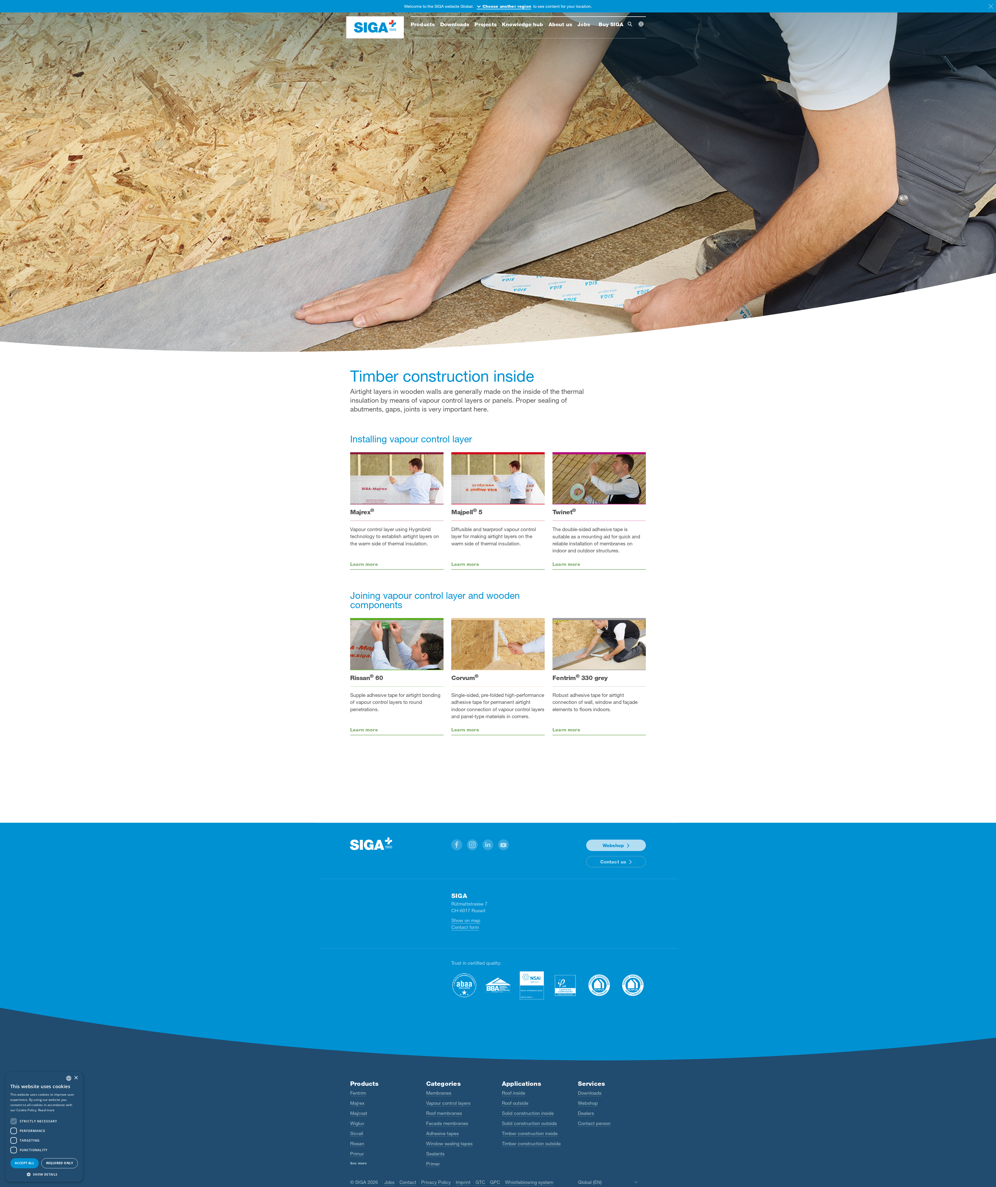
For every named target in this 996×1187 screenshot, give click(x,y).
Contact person (594, 1123)
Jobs (389, 1182)
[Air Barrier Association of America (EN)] (464, 985)
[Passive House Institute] (565, 985)
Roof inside (513, 1093)
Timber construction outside (531, 1143)
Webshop (613, 845)
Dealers (586, 1113)
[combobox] (68, 1078)
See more (358, 1163)
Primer (433, 1164)
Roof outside (515, 1103)
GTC (480, 1182)
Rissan (357, 1143)
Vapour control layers (448, 1103)
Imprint (463, 1182)
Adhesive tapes (442, 1133)
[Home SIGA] (375, 27)
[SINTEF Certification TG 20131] (599, 985)
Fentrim (358, 1093)
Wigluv (357, 1123)
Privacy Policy (436, 1182)
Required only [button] (59, 1163)
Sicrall (356, 1133)
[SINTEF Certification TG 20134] (633, 985)
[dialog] (44, 1127)
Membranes (438, 1093)
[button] (456, 844)
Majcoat (358, 1113)
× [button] (76, 1078)
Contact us (613, 861)
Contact (407, 1182)
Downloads (589, 1093)
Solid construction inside (528, 1113)
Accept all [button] (24, 1163)
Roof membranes (444, 1113)
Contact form (465, 927)
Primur (357, 1153)
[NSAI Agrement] (532, 985)
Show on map (465, 920)
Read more (46, 1110)
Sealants (435, 1153)
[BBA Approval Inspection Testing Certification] (498, 985)
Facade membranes (447, 1123)
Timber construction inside (530, 1133)
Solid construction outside (529, 1123)
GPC (495, 1182)
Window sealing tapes (449, 1143)
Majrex (357, 1103)
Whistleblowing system (529, 1182)
